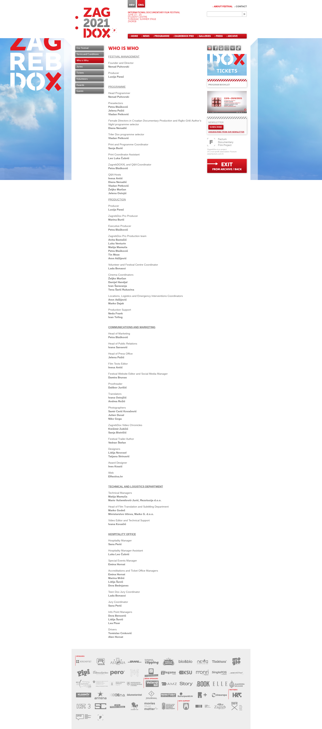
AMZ (169, 684)
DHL (134, 661)
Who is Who (83, 60)
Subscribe (216, 127)
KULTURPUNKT (185, 695)
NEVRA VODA (202, 661)
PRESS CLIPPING (151, 661)
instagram (227, 48)
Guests (79, 91)
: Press (218, 36)
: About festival (223, 6)
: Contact (240, 6)
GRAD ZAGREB (186, 706)
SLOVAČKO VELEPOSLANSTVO (134, 684)
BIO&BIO (185, 661)
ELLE (220, 684)
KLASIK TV (83, 695)
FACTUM (100, 717)
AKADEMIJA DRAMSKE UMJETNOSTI (168, 706)
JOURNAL (151, 695)
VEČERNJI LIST (152, 684)
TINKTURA (219, 661)
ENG (141, 4)
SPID (83, 717)
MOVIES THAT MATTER (151, 706)
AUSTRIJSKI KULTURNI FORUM (236, 673)
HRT (236, 695)
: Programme (161, 36)
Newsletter (216, 122)
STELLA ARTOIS (168, 661)
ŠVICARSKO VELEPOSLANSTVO (100, 684)
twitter (221, 48)
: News (145, 36)
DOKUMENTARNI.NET (134, 695)
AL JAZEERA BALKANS (236, 684)
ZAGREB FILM (134, 706)
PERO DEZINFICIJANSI (117, 673)
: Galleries (204, 36)
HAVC (203, 706)
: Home (134, 36)
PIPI (83, 673)
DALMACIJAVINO (100, 673)
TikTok (238, 48)
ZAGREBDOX (96, 22)
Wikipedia (232, 48)
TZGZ (220, 706)
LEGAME (168, 673)
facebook (215, 48)
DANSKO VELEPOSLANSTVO (117, 684)
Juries (79, 66)
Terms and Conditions (87, 54)
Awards (80, 85)
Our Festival (82, 48)
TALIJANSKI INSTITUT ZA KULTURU (83, 684)
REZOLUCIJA (100, 661)
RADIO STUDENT (168, 695)
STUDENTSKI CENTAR (100, 706)
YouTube (209, 48)
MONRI (202, 673)
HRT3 (83, 706)
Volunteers (82, 79)
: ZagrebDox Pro (183, 36)
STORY (186, 684)
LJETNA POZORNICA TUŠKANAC (117, 706)
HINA (117, 695)
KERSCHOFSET (83, 661)
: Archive (232, 36)
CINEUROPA (219, 695)
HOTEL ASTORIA (117, 661)
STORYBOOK (203, 684)
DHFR (236, 706)
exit (227, 166)
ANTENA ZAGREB (100, 695)
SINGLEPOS (219, 673)
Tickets (80, 72)
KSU (185, 673)
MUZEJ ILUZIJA (134, 673)
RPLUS (202, 695)
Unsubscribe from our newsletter (226, 132)
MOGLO (236, 661)
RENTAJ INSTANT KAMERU (151, 673)
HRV (132, 4)
